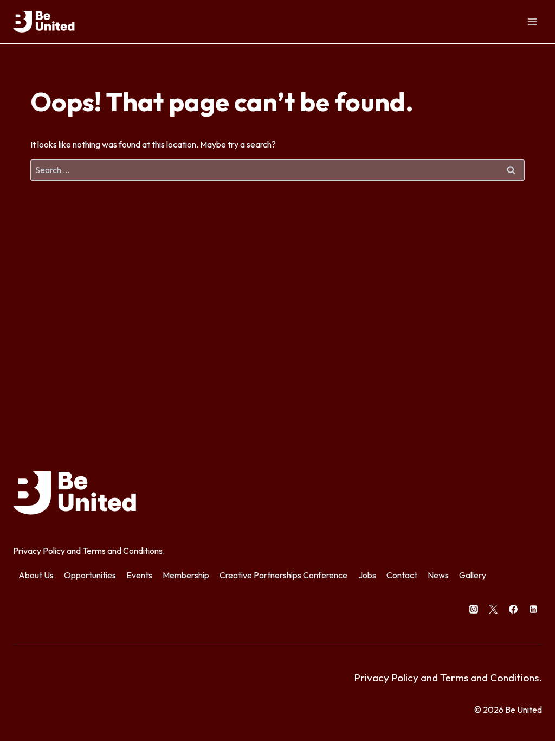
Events (139, 575)
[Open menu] (532, 21)
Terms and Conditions (122, 550)
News (438, 575)
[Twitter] (493, 609)
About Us (36, 575)
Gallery (472, 575)
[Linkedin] (533, 609)
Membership (186, 575)
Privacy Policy (39, 550)
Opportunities (90, 575)
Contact (401, 575)
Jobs (367, 575)
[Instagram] (473, 609)
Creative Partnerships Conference (283, 575)
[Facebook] (513, 609)
